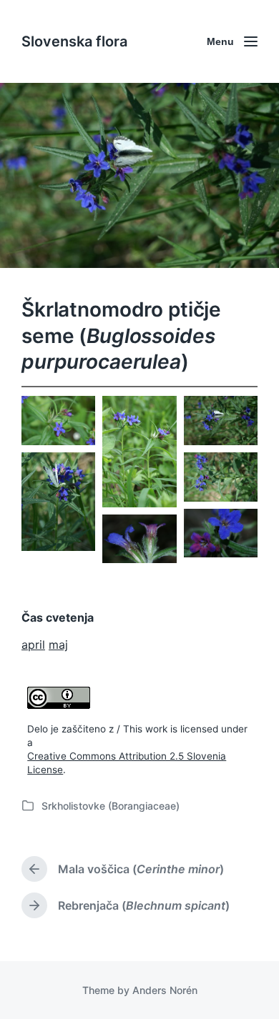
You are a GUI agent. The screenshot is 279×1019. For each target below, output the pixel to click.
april (33, 644)
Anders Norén (164, 990)
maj (58, 644)
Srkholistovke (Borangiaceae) (110, 806)
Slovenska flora (74, 41)
